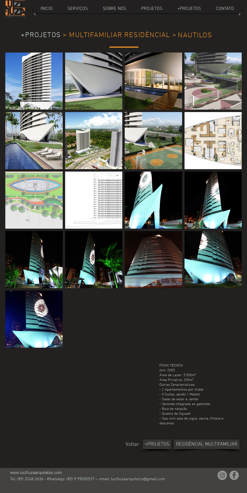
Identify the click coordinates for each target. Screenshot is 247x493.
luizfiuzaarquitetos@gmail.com (138, 479)
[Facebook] (234, 475)
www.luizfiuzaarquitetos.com (36, 472)
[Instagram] (222, 475)
